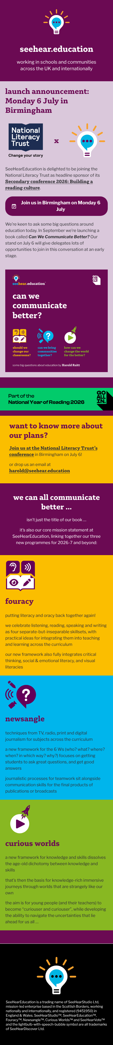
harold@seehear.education (39, 471)
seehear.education (56, 49)
